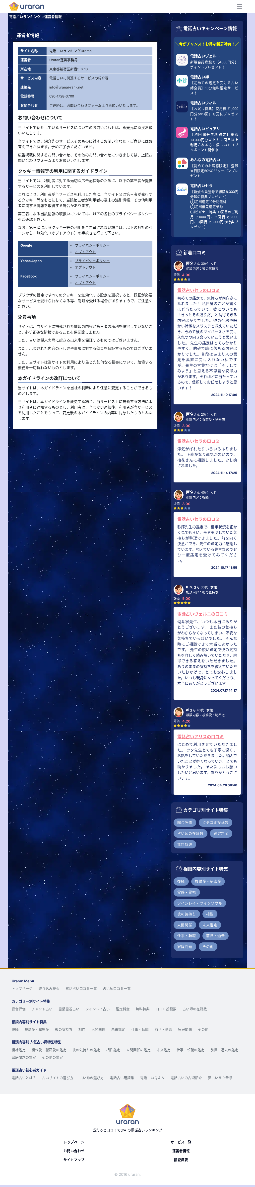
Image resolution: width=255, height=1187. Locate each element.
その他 (203, 1029)
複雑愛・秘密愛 (37, 1029)
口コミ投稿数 (166, 1009)
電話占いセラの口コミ (198, 290)
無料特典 (143, 1009)
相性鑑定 (113, 1050)
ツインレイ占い (97, 1009)
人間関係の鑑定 (138, 1050)
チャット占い (42, 1009)
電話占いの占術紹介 (186, 1078)
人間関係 (98, 1029)
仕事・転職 (140, 1029)
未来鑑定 (118, 1029)
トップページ (22, 989)
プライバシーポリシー (92, 245)
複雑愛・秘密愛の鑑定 (49, 1050)
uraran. (134, 1174)
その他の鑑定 (52, 1057)
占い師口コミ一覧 (117, 989)
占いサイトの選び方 (57, 1078)
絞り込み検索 (49, 989)
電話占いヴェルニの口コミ (202, 614)
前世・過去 (163, 1029)
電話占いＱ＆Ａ (152, 1078)
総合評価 (19, 1009)
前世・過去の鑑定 (224, 1050)
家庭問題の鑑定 (24, 1057)
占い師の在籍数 (195, 1009)
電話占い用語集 (122, 1078)
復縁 (15, 1029)
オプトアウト (85, 252)
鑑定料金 (123, 1009)
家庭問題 (185, 1029)
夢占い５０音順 (220, 1078)
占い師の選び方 (91, 1078)
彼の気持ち (63, 1029)
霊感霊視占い (69, 1009)
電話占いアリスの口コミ (200, 736)
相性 (81, 1029)
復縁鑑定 (19, 1050)
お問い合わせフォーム (84, 105)
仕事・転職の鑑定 (190, 1050)
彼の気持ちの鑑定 (86, 1050)
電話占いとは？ (24, 1078)
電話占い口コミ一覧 (81, 989)
